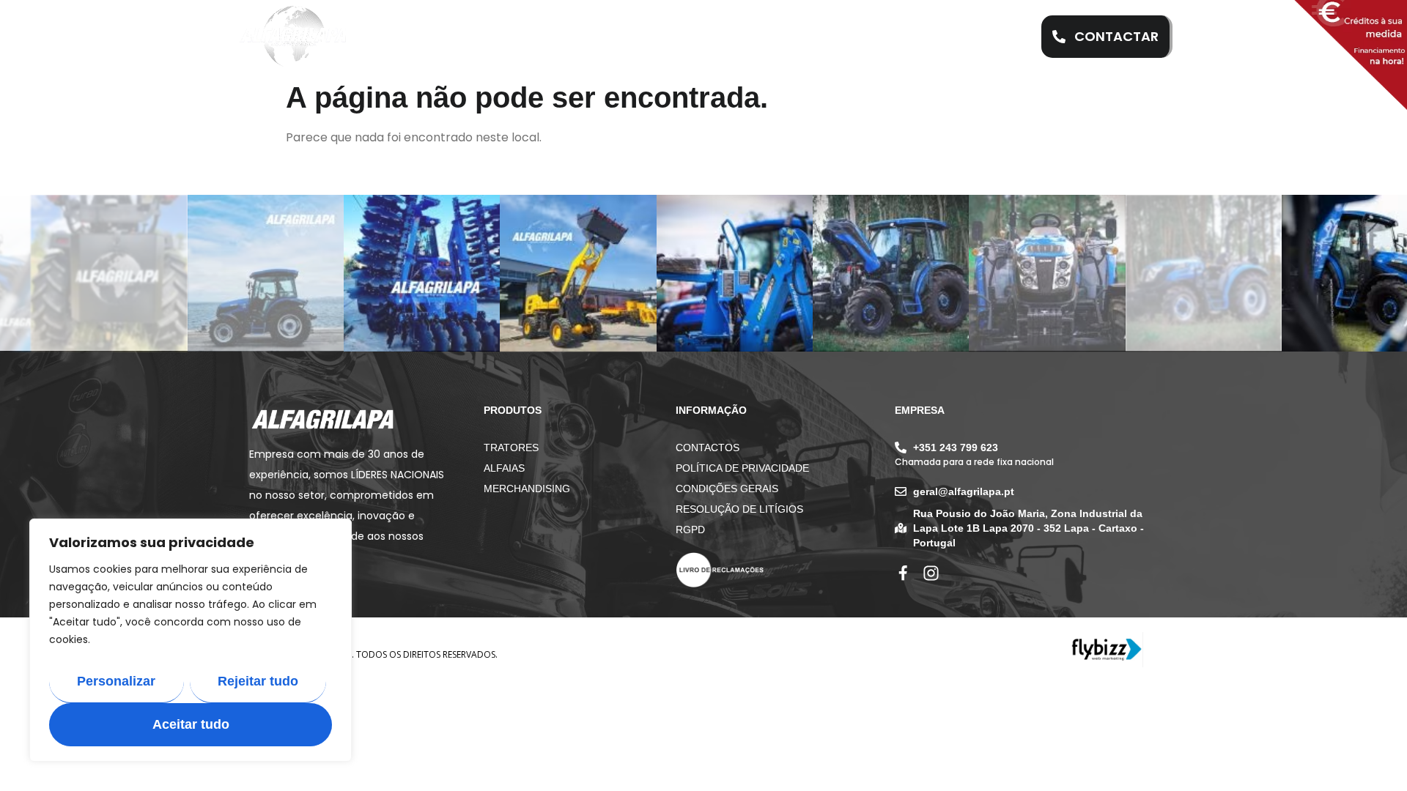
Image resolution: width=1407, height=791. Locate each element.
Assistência (634, 36)
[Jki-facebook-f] (903, 573)
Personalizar (116, 681)
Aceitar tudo (190, 724)
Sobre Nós (532, 36)
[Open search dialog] (1003, 36)
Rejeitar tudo (258, 681)
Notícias (830, 36)
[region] (190, 640)
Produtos (731, 36)
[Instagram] (931, 573)
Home (449, 36)
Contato (928, 36)
